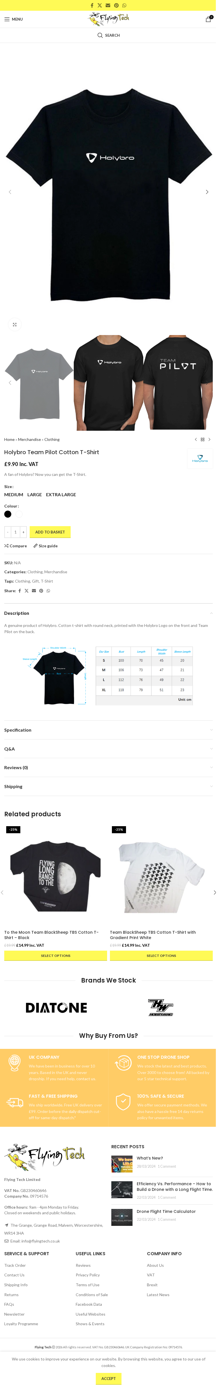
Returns (11, 1294)
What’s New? (150, 1158)
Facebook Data (89, 1304)
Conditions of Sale (92, 1294)
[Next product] (209, 439)
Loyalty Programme (21, 1323)
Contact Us (14, 1274)
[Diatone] (56, 1008)
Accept (108, 1378)
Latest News (158, 1294)
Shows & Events (90, 1323)
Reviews (83, 1265)
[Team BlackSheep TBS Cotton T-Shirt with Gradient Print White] (161, 875)
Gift (35, 581)
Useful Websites (90, 1314)
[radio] (13, 494)
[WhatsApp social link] (124, 5)
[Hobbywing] (160, 1008)
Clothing (52, 439)
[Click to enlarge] (14, 324)
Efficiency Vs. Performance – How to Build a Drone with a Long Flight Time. (175, 1186)
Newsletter (14, 1314)
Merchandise (29, 439)
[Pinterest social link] (116, 5)
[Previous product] (195, 439)
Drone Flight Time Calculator (166, 1211)
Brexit (152, 1284)
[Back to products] (202, 439)
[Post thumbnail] (122, 1164)
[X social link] (100, 5)
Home (9, 439)
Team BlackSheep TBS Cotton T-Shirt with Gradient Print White (153, 935)
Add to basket (50, 532)
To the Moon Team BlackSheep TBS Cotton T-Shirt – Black (51, 935)
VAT (151, 1274)
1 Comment (167, 1166)
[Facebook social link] (92, 5)
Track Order (15, 1265)
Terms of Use (87, 1284)
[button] (10, 192)
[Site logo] (108, 18)
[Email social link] (108, 5)
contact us (85, 1078)
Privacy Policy (88, 1274)
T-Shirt (47, 581)
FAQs (9, 1304)
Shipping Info (16, 1284)
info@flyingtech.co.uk (40, 1241)
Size (8, 486)
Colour (10, 506)
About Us (155, 1265)
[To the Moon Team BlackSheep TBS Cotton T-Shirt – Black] (55, 875)
